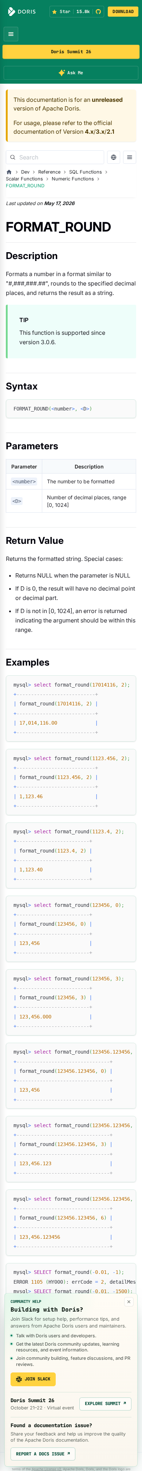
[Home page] (9, 172)
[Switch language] (113, 157)
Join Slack (37, 1379)
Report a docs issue (43, 1454)
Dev (25, 172)
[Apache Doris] (22, 11)
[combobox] (55, 157)
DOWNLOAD (123, 11)
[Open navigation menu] (11, 34)
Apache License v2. (47, 1469)
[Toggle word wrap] (114, 684)
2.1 (110, 131)
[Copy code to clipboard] (127, 408)
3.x (100, 131)
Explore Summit (105, 1404)
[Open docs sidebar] (129, 157)
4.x (89, 131)
